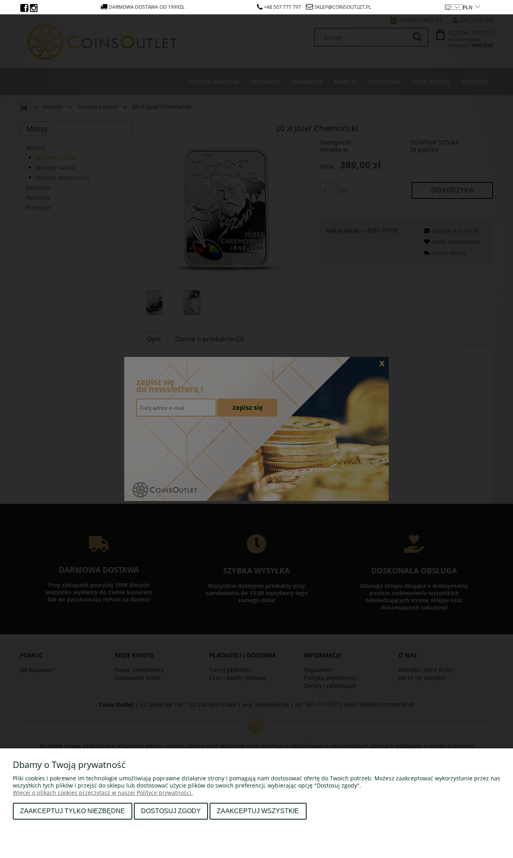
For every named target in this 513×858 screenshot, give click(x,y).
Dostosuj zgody (171, 810)
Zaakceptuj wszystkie (258, 810)
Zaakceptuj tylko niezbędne (72, 810)
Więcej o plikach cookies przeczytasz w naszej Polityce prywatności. (103, 792)
